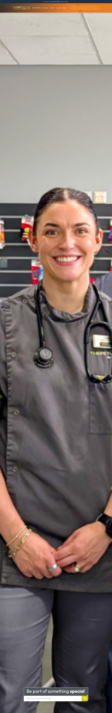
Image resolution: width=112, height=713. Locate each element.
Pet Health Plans (36, 8)
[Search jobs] (85, 696)
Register (75, 8)
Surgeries (94, 8)
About (52, 7)
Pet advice (45, 7)
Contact (58, 8)
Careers (64, 8)
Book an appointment (84, 8)
